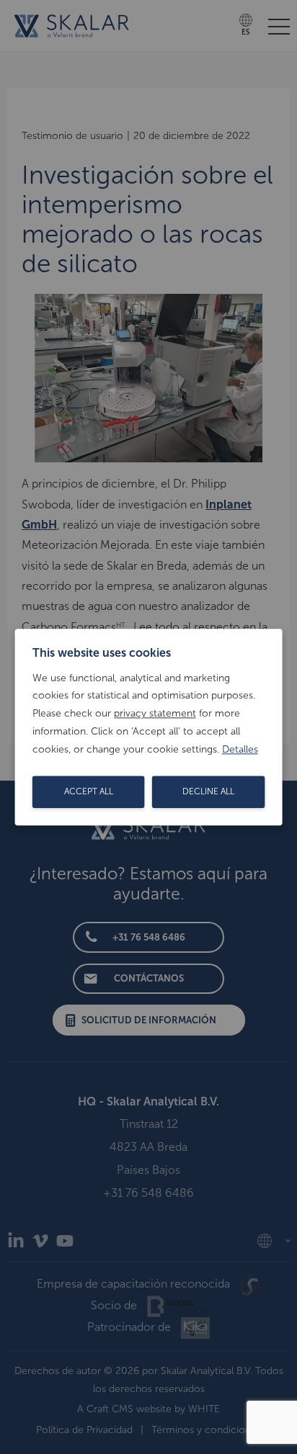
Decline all (208, 791)
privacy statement (155, 713)
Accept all (88, 791)
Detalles (240, 749)
